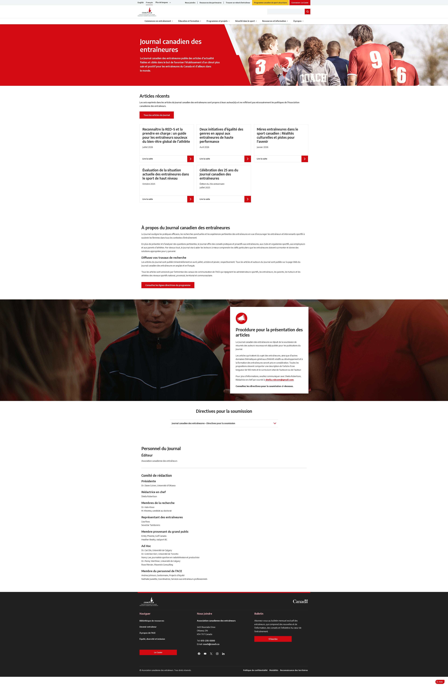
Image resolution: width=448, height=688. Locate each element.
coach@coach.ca (211, 644)
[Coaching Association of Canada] (149, 601)
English (141, 3)
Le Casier (158, 652)
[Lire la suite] (167, 143)
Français (149, 3)
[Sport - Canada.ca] (300, 601)
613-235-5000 (208, 640)
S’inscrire (273, 639)
